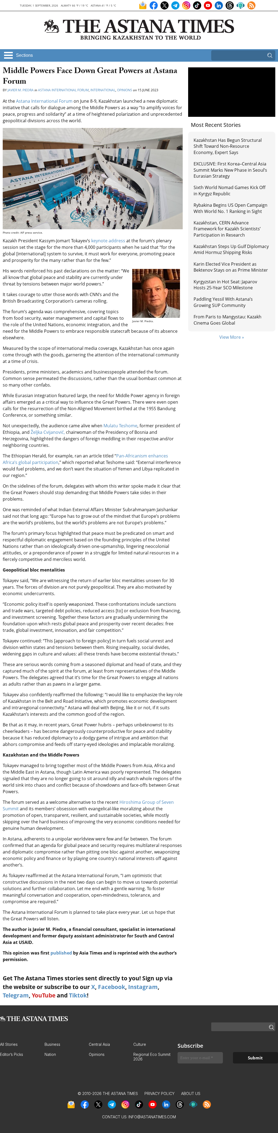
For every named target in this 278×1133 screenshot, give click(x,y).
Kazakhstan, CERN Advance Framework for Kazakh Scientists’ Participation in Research (227, 229)
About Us (190, 1093)
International (102, 90)
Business (52, 1044)
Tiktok (78, 995)
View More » (231, 337)
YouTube (43, 995)
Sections (24, 55)
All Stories (9, 1044)
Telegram (16, 995)
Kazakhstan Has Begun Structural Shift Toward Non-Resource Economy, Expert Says (228, 146)
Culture (139, 1044)
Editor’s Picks (11, 1054)
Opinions (124, 90)
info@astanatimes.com (152, 1117)
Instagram (143, 987)
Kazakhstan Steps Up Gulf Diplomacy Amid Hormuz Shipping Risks (231, 249)
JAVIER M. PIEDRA (21, 90)
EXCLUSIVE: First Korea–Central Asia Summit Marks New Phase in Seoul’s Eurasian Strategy (230, 170)
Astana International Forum (63, 90)
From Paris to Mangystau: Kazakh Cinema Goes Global (227, 320)
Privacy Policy (159, 1093)
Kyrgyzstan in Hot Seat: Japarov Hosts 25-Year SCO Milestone (225, 285)
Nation (50, 1054)
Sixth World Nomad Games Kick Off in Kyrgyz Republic (230, 190)
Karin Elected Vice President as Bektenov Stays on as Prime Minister (231, 267)
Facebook (111, 987)
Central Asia (99, 1044)
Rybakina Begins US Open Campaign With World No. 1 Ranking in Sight (230, 208)
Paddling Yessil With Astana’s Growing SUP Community (223, 302)
